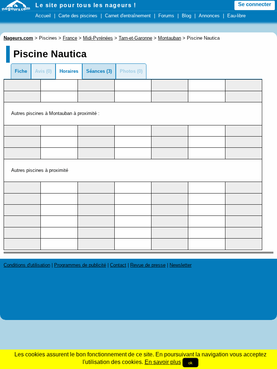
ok (190, 362)
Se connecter (254, 4)
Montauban (169, 38)
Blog (186, 15)
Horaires (69, 71)
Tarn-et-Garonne (135, 38)
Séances (95, 71)
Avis (40, 71)
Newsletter (181, 265)
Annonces (209, 15)
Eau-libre (236, 15)
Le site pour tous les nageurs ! (85, 5)
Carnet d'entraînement (128, 15)
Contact (118, 265)
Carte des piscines (77, 15)
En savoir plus (163, 362)
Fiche (21, 71)
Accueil (43, 15)
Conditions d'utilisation (27, 265)
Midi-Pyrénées (98, 38)
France (70, 38)
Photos (128, 71)
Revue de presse (148, 265)
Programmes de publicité (80, 265)
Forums (166, 15)
